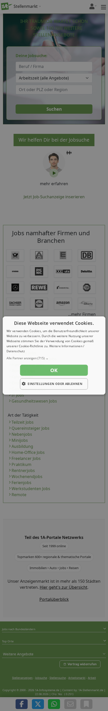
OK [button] (54, 370)
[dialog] (54, 356)
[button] (54, 358)
